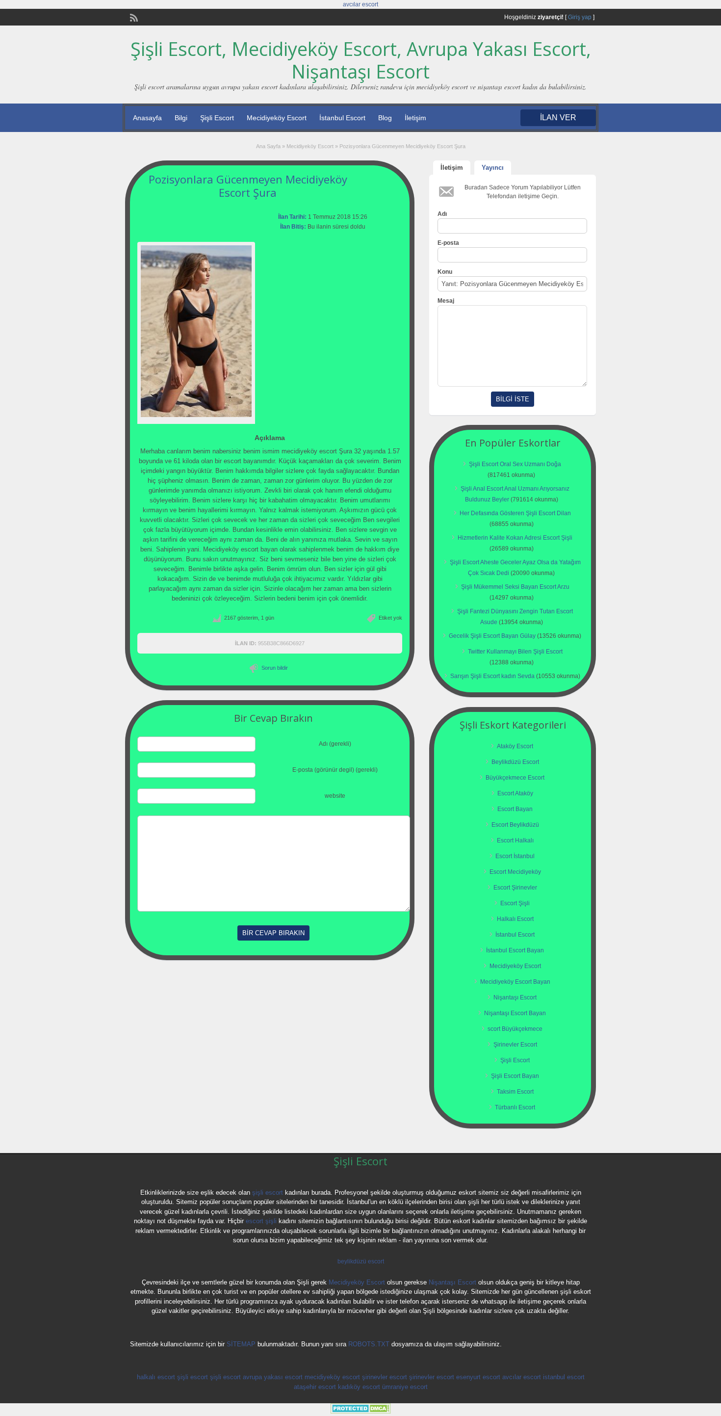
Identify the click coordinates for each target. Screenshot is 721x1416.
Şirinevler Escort (515, 1044)
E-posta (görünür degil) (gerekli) (335, 769)
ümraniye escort (405, 1386)
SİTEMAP (241, 1344)
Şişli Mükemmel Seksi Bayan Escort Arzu (515, 586)
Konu (445, 271)
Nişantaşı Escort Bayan (515, 1013)
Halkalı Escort (515, 919)
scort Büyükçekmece (515, 1028)
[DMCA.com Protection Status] (361, 1411)
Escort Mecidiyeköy (515, 871)
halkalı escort (156, 1377)
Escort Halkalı (515, 840)
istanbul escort (564, 1377)
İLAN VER (558, 117)
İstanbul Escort (342, 118)
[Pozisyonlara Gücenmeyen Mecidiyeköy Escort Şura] (196, 331)
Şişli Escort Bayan (515, 1076)
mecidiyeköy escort (332, 1377)
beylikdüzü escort (360, 1261)
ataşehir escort (315, 1386)
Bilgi (181, 118)
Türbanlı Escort (515, 1107)
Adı (442, 213)
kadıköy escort (359, 1386)
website (335, 795)
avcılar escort (360, 4)
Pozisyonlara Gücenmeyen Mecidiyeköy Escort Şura (248, 185)
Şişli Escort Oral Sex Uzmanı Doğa (515, 464)
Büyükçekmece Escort (515, 777)
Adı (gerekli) (335, 743)
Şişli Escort (217, 118)
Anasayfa (147, 118)
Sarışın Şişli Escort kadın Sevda (492, 676)
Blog (385, 118)
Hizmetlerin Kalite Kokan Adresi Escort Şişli (515, 537)
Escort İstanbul (515, 856)
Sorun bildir (274, 668)
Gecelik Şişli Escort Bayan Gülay (492, 635)
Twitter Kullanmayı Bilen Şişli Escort (515, 651)
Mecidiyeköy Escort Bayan (515, 981)
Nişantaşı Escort (515, 997)
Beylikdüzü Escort (515, 762)
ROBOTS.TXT (368, 1344)
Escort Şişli (515, 903)
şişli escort (267, 1192)
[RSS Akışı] (133, 17)
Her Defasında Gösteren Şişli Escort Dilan (515, 513)
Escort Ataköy (515, 793)
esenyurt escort (478, 1377)
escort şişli (261, 1221)
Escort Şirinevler (515, 887)
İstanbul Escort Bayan (515, 950)
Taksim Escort (515, 1091)
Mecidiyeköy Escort (277, 118)
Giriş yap (580, 17)
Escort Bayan (515, 809)
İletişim (415, 118)
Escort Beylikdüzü (515, 824)
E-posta (448, 242)
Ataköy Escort (515, 746)
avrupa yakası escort (273, 1377)
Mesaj (446, 300)
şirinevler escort (384, 1377)
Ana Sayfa (268, 146)
